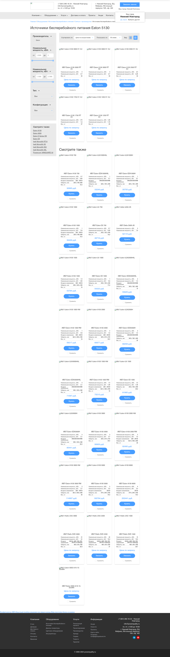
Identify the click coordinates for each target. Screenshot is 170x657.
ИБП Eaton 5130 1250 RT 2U (99, 116)
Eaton (38, 40)
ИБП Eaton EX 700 (99, 225)
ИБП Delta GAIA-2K (127, 225)
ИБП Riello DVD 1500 (127, 534)
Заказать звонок (129, 4)
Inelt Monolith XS (39, 144)
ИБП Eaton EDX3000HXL (71, 380)
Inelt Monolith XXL (40, 150)
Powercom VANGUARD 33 (43, 152)
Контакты (109, 15)
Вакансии (33, 639)
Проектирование (79, 628)
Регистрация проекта (77, 624)
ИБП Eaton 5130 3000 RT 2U (71, 68)
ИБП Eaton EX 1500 (127, 380)
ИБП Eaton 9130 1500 (71, 276)
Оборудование (50, 15)
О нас (32, 624)
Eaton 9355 (37, 133)
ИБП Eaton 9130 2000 (99, 328)
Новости (94, 627)
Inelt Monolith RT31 (40, 141)
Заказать (71, 85)
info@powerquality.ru (65, 6)
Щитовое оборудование (54, 631)
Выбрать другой (134, 19)
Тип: (35, 91)
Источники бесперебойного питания (55, 624)
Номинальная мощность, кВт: (41, 70)
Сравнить (72, 90)
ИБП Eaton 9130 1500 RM (99, 380)
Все (35, 96)
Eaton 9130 (37, 130)
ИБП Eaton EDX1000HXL (99, 173)
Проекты (91, 15)
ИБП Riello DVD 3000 (71, 534)
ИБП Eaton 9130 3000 (99, 432)
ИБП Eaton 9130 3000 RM (71, 483)
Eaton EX (36, 139)
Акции (100, 15)
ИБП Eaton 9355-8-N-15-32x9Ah (71, 586)
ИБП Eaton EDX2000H (127, 328)
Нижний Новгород (129, 9)
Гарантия (76, 642)
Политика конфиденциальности (98, 635)
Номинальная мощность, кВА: (41, 49)
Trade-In (76, 639)
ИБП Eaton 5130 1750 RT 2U (71, 116)
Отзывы (33, 633)
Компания (36, 15)
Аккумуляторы (51, 633)
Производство (78, 631)
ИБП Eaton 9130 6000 (127, 483)
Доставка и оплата (78, 15)
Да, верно (123, 19)
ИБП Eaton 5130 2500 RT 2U (127, 68)
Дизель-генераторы (53, 628)
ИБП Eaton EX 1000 (99, 276)
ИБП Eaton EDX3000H (71, 432)
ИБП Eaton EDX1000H (127, 173)
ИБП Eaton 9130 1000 (71, 225)
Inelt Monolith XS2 (40, 147)
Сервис (75, 636)
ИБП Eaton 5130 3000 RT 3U (99, 68)
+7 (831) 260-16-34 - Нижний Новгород (72, 4)
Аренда (75, 633)
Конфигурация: (41, 105)
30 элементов (115, 37)
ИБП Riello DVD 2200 (99, 534)
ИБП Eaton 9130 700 (71, 173)
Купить (71, 194)
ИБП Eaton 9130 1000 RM (71, 328)
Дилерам (33, 627)
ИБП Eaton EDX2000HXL (127, 276)
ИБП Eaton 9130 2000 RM (127, 432)
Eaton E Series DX (40, 136)
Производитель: (41, 36)
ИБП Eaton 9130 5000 (99, 483)
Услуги (63, 15)
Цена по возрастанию (83, 37)
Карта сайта (95, 632)
